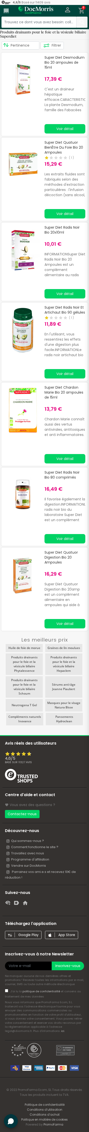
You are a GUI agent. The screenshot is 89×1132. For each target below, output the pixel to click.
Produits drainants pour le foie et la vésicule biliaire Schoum (24, 687)
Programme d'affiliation (30, 859)
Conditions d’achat (45, 1114)
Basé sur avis (18, 762)
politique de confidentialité (41, 991)
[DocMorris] (36, 11)
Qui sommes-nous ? (27, 840)
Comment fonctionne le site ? (34, 847)
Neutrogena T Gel (24, 705)
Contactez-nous (22, 813)
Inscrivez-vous (67, 965)
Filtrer (56, 45)
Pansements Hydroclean (64, 719)
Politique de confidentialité (45, 1105)
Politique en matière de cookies (44, 1119)
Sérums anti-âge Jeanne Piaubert (63, 686)
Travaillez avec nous (27, 853)
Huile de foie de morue (24, 648)
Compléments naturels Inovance (24, 719)
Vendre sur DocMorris (28, 865)
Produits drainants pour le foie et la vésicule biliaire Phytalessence (24, 664)
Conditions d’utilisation (44, 1109)
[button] (67, 11)
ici (62, 1031)
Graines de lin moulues (63, 648)
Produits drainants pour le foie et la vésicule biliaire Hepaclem (63, 664)
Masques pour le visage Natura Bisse (63, 705)
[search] (82, 22)
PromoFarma (53, 1124)
